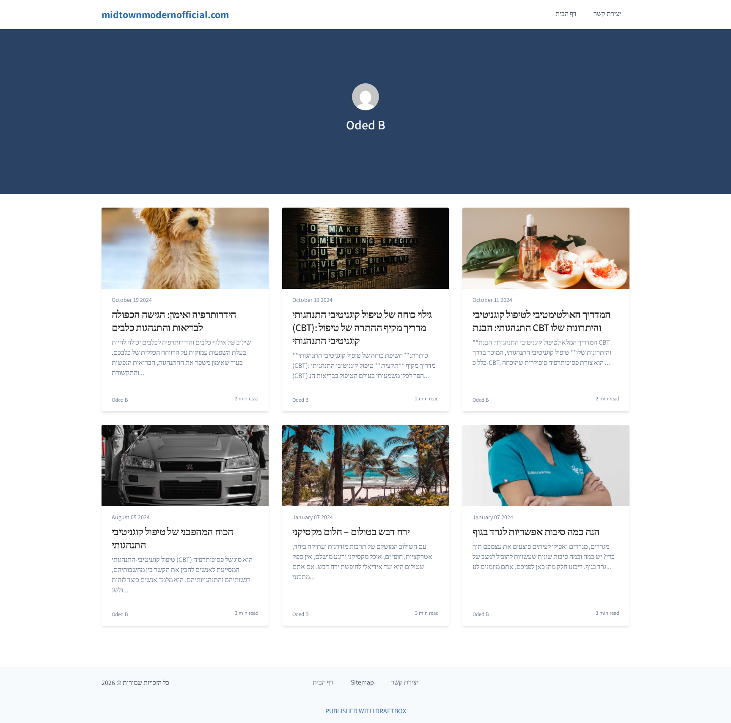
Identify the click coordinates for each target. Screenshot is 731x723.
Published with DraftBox (365, 711)
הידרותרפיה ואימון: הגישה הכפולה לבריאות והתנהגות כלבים (174, 320)
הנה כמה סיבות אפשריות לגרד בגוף (536, 531)
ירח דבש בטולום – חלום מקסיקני (351, 531)
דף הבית (566, 13)
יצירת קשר (607, 13)
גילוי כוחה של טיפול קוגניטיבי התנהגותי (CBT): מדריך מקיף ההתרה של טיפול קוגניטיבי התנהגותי (362, 327)
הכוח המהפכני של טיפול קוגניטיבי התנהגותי (172, 538)
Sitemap (362, 682)
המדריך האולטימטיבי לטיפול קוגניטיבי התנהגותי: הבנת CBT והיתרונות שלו (541, 320)
